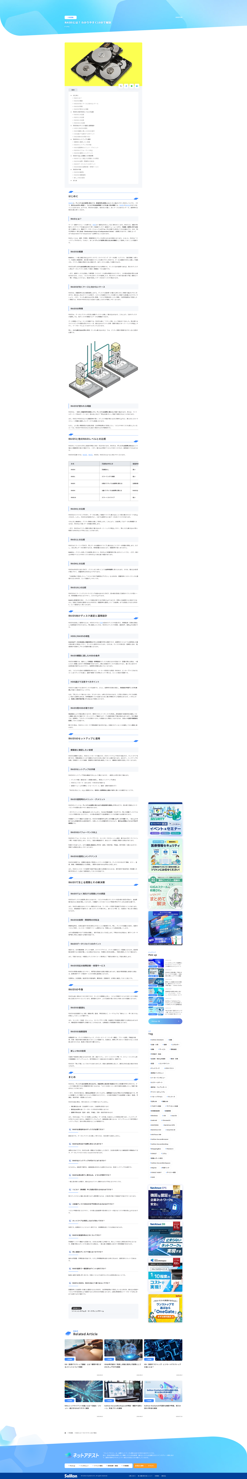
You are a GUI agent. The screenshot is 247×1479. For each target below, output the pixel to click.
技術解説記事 (155, 1111)
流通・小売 (154, 1044)
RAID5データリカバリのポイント (85, 164)
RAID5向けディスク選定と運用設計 (83, 125)
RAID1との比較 (79, 117)
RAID (94, 225)
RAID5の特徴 (78, 106)
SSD (101, 623)
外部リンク (165, 1168)
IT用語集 (71, 17)
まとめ (75, 180)
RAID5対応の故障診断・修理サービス (86, 167)
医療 (165, 1044)
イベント (151, 1466)
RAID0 (85, 455)
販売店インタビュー (157, 1073)
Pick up (72, 1466)
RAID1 (90, 455)
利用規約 (157, 1476)
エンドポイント (165, 1063)
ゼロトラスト (169, 1068)
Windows (154, 1116)
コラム (164, 1153)
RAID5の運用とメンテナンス (83, 153)
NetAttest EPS (169, 1125)
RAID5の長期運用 (79, 175)
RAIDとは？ (78, 98)
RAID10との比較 (79, 123)
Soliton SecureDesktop (159, 1144)
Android (154, 1120)
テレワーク (171, 1097)
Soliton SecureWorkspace (160, 1163)
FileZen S (170, 1149)
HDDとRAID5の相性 (80, 128)
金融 (170, 1040)
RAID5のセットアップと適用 (82, 139)
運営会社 (164, 1476)
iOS (164, 1116)
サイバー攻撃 (171, 1172)
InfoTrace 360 (156, 1134)
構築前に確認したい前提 (82, 142)
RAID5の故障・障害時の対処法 (84, 161)
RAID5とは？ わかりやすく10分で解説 (85, 1433)
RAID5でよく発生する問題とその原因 (86, 158)
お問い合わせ (132, 1476)
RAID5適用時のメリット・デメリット (86, 147)
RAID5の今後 (77, 169)
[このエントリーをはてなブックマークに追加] (137, 86)
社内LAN (154, 1101)
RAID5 (71, 203)
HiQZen (154, 1168)
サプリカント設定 (172, 1106)
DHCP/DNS (155, 1125)
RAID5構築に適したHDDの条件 (84, 131)
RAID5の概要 (78, 101)
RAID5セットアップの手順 (82, 145)
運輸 (152, 1049)
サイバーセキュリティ (158, 1092)
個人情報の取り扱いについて (145, 1476)
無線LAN (165, 1101)
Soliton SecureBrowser (159, 1139)
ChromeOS (166, 1120)
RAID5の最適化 (79, 172)
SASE (153, 1177)
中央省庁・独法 (156, 1054)
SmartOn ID (171, 1130)
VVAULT (154, 1153)
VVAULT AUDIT (156, 1172)
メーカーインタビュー (158, 1078)
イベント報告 (98, 1466)
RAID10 (127, 205)
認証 (152, 1063)
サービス (162, 1049)
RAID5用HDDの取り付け (82, 137)
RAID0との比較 (79, 114)
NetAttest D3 (156, 1130)
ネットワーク (155, 1068)
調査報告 (168, 1111)
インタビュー (84, 1466)
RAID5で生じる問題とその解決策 (83, 156)
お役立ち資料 (139, 1466)
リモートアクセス (156, 1097)
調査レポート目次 (157, 1158)
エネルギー (175, 1044)
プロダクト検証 (156, 1106)
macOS (174, 1116)
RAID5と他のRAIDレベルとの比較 (83, 112)
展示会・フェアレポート (159, 1087)
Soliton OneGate (157, 1040)
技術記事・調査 (113, 1466)
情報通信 (174, 1049)
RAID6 (121, 205)
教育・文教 (174, 1059)
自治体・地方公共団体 (158, 1059)
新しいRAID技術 (79, 178)
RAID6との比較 (79, 120)
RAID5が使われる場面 (81, 109)
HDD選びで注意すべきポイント (84, 134)
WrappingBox (156, 1149)
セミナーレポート (157, 1082)
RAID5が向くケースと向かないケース (86, 104)
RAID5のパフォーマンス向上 (83, 150)
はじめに (75, 95)
